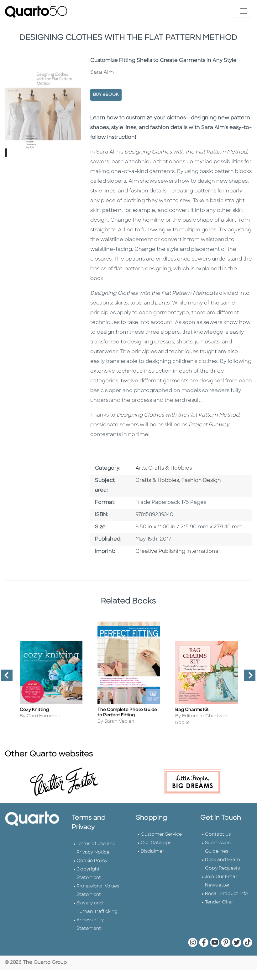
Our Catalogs (156, 843)
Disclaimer (152, 851)
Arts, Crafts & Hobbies (163, 468)
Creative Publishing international (177, 551)
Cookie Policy (92, 861)
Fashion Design (201, 480)
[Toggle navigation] (243, 11)
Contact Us (218, 834)
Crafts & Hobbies (157, 480)
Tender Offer (219, 902)
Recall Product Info (226, 894)
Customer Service (161, 834)
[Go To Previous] (4, 678)
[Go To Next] (247, 678)
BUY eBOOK (106, 95)
